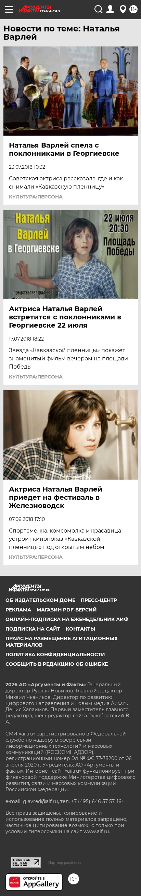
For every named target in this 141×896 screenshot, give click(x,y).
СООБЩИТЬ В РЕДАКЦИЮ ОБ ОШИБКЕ (56, 664)
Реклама (18, 610)
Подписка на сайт (32, 629)
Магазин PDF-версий (67, 610)
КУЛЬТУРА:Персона (36, 196)
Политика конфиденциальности (55, 654)
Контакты (80, 629)
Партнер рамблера (64, 862)
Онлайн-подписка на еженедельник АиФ (66, 619)
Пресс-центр (99, 600)
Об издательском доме (40, 600)
